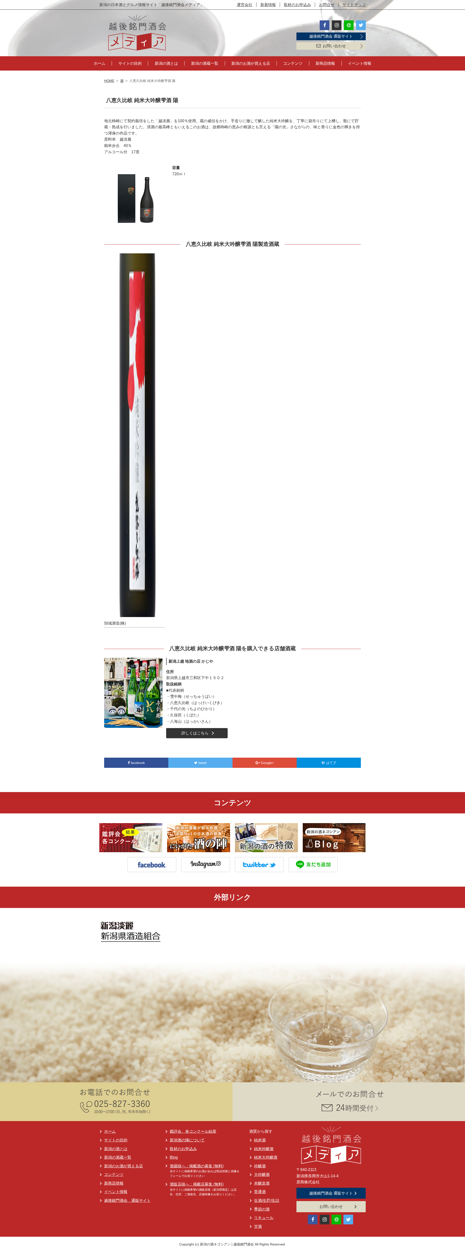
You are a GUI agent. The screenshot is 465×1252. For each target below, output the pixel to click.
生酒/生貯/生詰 (266, 1200)
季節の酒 (262, 1209)
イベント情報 (359, 63)
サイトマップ (354, 5)
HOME (109, 81)
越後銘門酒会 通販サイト (331, 36)
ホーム (99, 63)
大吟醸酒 (262, 1174)
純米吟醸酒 (263, 1149)
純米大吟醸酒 (265, 1157)
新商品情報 (325, 63)
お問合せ (326, 5)
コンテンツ (292, 63)
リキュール (263, 1218)
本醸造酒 (262, 1183)
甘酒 (258, 1226)
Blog (174, 1157)
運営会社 (244, 5)
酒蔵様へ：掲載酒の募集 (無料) (197, 1166)
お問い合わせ (334, 46)
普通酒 (260, 1192)
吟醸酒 (260, 1166)
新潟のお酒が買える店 (250, 63)
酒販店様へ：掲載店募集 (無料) (197, 1184)
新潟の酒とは (166, 63)
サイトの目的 (130, 63)
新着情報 (268, 5)
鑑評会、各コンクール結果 (193, 1131)
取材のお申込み (297, 5)
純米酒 (260, 1140)
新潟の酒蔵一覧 (204, 63)
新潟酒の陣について (187, 1140)
